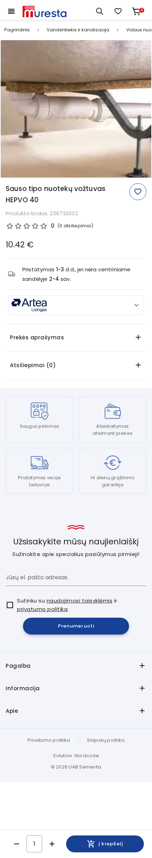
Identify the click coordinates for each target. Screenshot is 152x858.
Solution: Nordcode (76, 755)
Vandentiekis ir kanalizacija (78, 30)
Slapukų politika (105, 740)
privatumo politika (42, 609)
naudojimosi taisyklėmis (80, 600)
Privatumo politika (49, 740)
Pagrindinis (17, 30)
